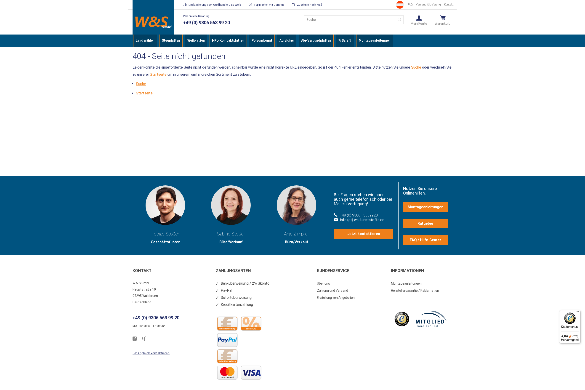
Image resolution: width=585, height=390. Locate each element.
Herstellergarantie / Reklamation (415, 290)
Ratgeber (425, 223)
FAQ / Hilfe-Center (425, 240)
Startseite (158, 74)
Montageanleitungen (425, 207)
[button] (419, 20)
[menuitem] (145, 41)
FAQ (410, 4)
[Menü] (577, 312)
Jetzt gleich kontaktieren (151, 353)
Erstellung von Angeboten (336, 297)
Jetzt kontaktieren (363, 234)
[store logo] (153, 22)
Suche (416, 67)
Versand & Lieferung (428, 4)
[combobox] (354, 19)
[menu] (292, 41)
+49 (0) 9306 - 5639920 (359, 215)
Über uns (323, 283)
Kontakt (449, 4)
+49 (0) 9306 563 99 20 (206, 22)
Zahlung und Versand (332, 290)
